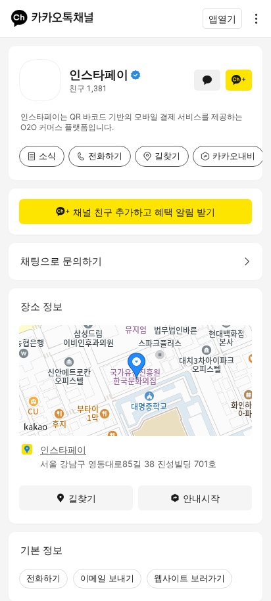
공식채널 (135, 75)
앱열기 (222, 18)
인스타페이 (63, 449)
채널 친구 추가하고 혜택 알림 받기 (144, 211)
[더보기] (252, 18)
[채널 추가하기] (239, 80)
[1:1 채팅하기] (207, 80)
